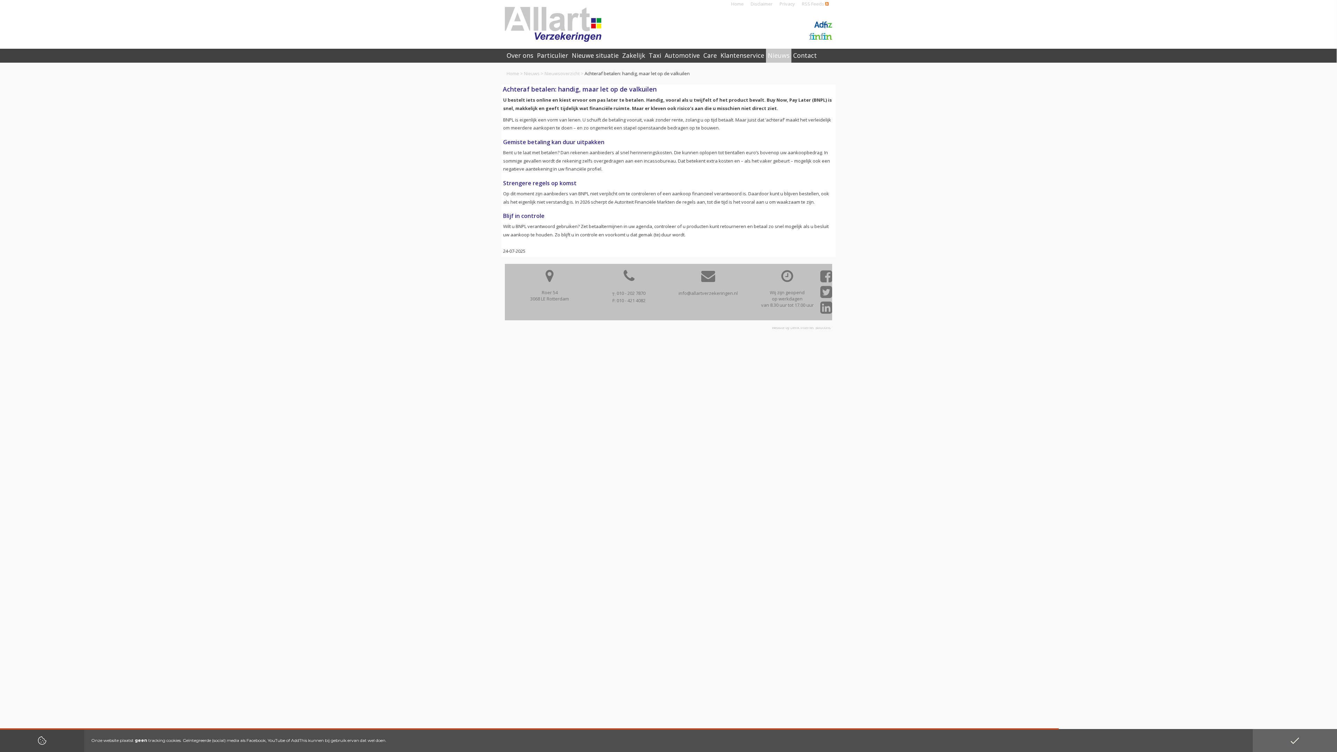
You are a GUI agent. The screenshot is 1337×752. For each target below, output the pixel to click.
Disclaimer (762, 4)
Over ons (520, 55)
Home (737, 4)
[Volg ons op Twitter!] (826, 294)
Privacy (787, 4)
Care (710, 55)
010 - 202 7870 (631, 293)
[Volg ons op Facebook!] (826, 278)
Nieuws (532, 73)
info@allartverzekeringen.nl (708, 293)
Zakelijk (633, 55)
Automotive (682, 55)
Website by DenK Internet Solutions (801, 327)
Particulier (552, 55)
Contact (805, 55)
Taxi (655, 55)
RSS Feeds (813, 4)
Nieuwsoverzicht (562, 73)
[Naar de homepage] (553, 24)
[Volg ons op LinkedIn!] (826, 310)
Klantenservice (742, 55)
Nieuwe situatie (595, 55)
